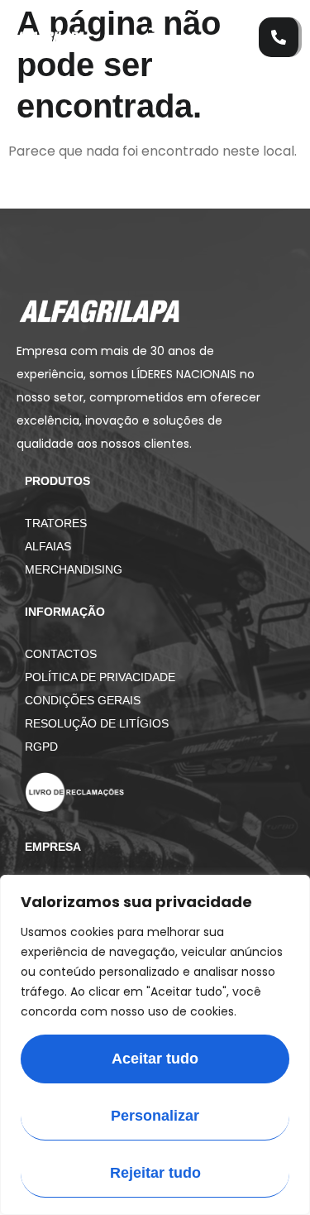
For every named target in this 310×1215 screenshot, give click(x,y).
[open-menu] (149, 37)
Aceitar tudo (155, 1058)
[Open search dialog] (238, 29)
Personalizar (155, 1115)
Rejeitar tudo (155, 1173)
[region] (155, 1045)
